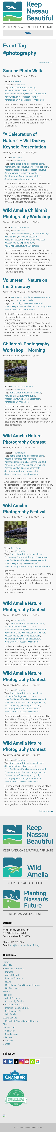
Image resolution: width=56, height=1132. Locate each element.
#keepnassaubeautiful (35, 93)
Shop (5, 1024)
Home (6, 962)
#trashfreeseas (26, 100)
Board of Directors (14, 978)
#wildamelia (39, 100)
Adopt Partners (12, 998)
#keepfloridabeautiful (14, 93)
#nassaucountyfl (30, 97)
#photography (11, 100)
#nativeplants (30, 306)
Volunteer (9, 1030)
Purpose (9, 972)
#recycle (8, 309)
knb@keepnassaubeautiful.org (24, 945)
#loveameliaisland (12, 465)
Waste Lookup (10, 1017)
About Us (7, 965)
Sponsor (9, 1040)
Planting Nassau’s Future (17, 1008)
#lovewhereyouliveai (35, 240)
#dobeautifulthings (13, 90)
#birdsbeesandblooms (34, 164)
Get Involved (9, 1027)
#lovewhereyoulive (13, 97)
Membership (11, 1034)
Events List (20, 84)
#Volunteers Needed (24, 300)
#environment (29, 90)
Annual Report (12, 975)
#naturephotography (30, 399)
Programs (8, 994)
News (8, 981)
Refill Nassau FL (13, 1011)
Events (6, 991)
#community (29, 87)
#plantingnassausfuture (30, 176)
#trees (22, 179)
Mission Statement (14, 968)
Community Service (14, 1001)
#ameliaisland (16, 87)
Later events (46, 62)
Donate (8, 1037)
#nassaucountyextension (33, 465)
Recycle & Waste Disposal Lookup (21, 1021)
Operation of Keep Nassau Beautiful (22, 985)
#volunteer (18, 309)
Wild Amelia (10, 1014)
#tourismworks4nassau (15, 474)
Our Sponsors (12, 988)
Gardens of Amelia (14, 1004)
